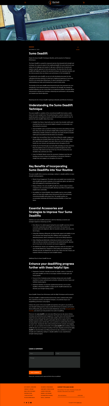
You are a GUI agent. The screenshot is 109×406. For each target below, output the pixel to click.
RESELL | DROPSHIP (45, 397)
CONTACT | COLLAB (28, 389)
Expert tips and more (66, 387)
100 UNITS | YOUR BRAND (47, 387)
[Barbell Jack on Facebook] (24, 402)
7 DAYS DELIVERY (28, 395)
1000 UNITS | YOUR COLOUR (47, 389)
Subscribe (80, 395)
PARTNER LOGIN (28, 393)
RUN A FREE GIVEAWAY (29, 391)
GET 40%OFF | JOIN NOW (30, 387)
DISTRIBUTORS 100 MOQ (47, 395)
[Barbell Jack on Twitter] (26, 402)
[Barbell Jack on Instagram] (28, 402)
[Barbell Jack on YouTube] (31, 402)
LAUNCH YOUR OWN (46, 391)
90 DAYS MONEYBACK (29, 397)
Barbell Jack (79, 402)
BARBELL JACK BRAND (46, 393)
